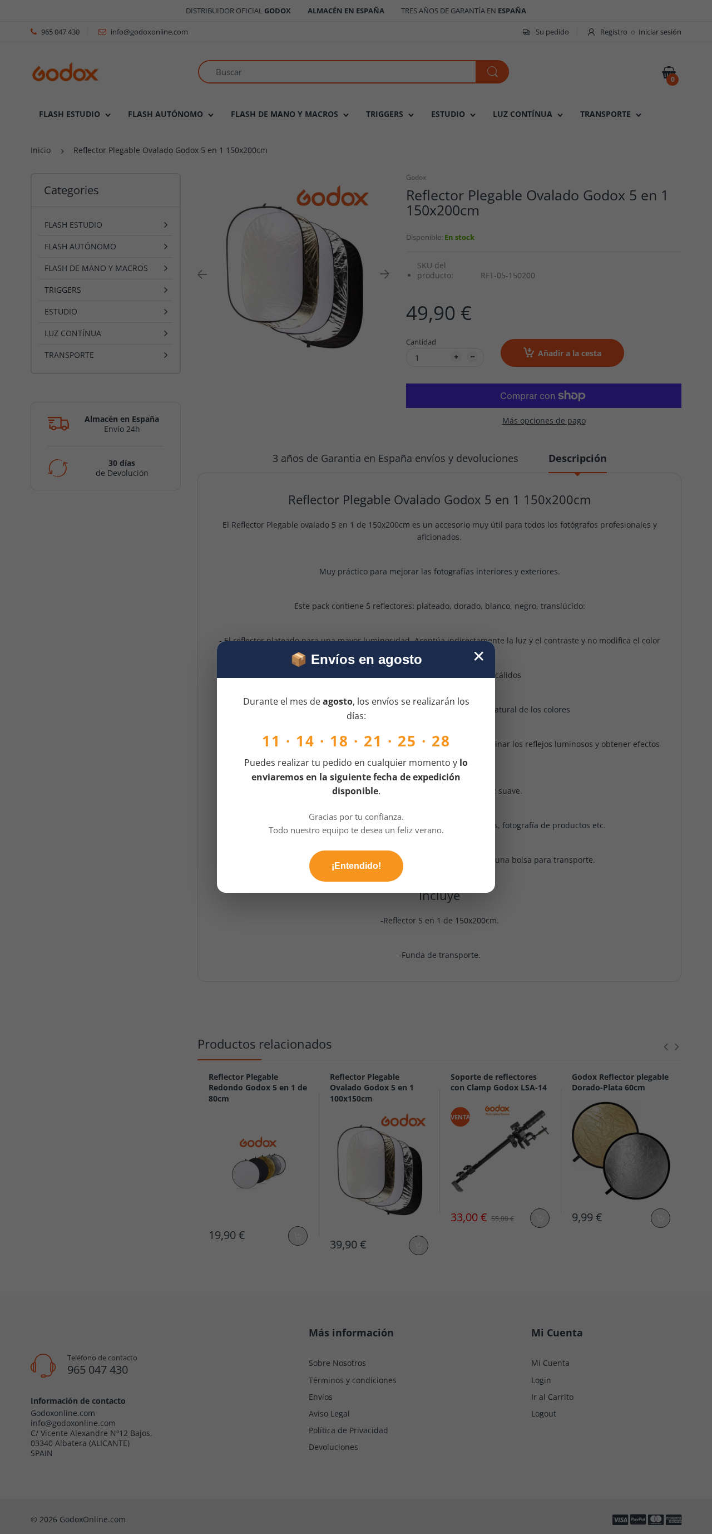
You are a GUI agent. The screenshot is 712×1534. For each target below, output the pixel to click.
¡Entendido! (356, 866)
